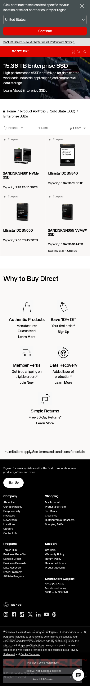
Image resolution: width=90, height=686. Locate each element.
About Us (9, 502)
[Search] (85, 51)
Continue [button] (45, 31)
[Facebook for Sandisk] (14, 614)
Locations (9, 524)
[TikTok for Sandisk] (21, 614)
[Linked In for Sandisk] (38, 614)
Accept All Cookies (42, 679)
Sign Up (63, 332)
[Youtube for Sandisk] (46, 615)
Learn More (27, 337)
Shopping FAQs (54, 524)
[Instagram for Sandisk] (5, 614)
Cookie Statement (30, 654)
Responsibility (12, 511)
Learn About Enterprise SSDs (25, 90)
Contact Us (10, 533)
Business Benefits (14, 554)
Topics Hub (10, 550)
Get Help (50, 550)
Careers (8, 529)
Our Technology (12, 507)
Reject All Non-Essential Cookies (43, 670)
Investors (9, 515)
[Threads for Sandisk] (54, 614)
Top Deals (51, 511)
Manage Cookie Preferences (43, 662)
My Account (52, 502)
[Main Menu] (6, 51)
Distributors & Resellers (60, 520)
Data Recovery (12, 567)
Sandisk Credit (12, 559)
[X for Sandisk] (30, 614)
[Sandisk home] (20, 51)
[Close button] (82, 7)
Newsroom (10, 520)
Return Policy (53, 559)
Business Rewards (14, 563)
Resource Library (55, 563)
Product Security (55, 567)
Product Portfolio (55, 507)
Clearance (51, 515)
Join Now (26, 382)
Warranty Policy (54, 554)
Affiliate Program (13, 576)
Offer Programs (12, 572)
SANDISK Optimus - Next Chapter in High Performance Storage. (39, 42)
